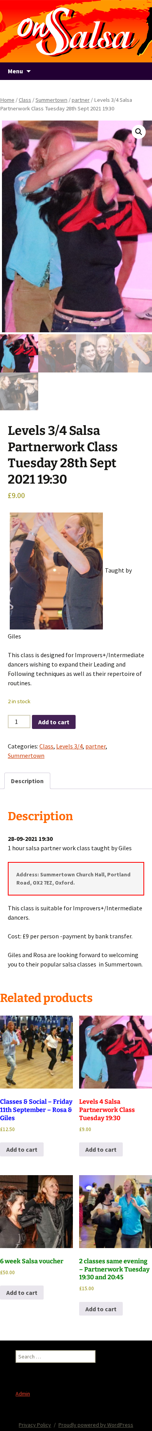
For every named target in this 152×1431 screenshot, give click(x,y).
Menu (15, 71)
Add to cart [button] (21, 1149)
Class (25, 99)
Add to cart (53, 722)
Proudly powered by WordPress (95, 1424)
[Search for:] (137, 71)
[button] (139, 132)
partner (81, 99)
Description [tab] (27, 781)
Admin (23, 1393)
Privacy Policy (35, 1424)
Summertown (51, 99)
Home (7, 99)
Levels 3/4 (69, 746)
